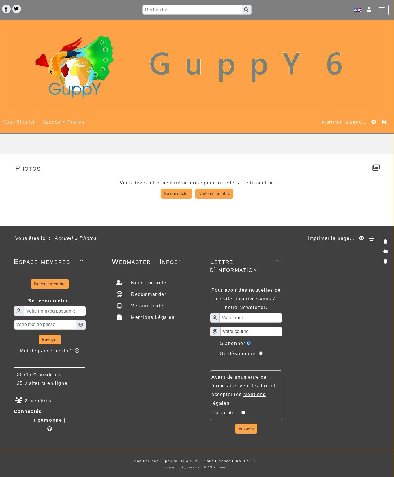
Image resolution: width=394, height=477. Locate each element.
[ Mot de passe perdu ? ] (49, 350)
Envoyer (50, 339)
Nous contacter (148, 282)
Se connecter (176, 193)
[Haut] (385, 241)
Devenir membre (214, 193)
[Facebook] (6, 9)
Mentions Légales (152, 317)
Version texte (146, 305)
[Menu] (382, 10)
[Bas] (385, 261)
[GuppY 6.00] (197, 67)
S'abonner (232, 343)
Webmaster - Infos (147, 261)
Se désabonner (239, 353)
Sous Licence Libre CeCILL (232, 461)
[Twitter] (16, 9)
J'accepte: (226, 412)
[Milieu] (385, 251)
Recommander (147, 294)
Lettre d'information (245, 265)
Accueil (52, 122)
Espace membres (49, 261)
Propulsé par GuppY (153, 461)
